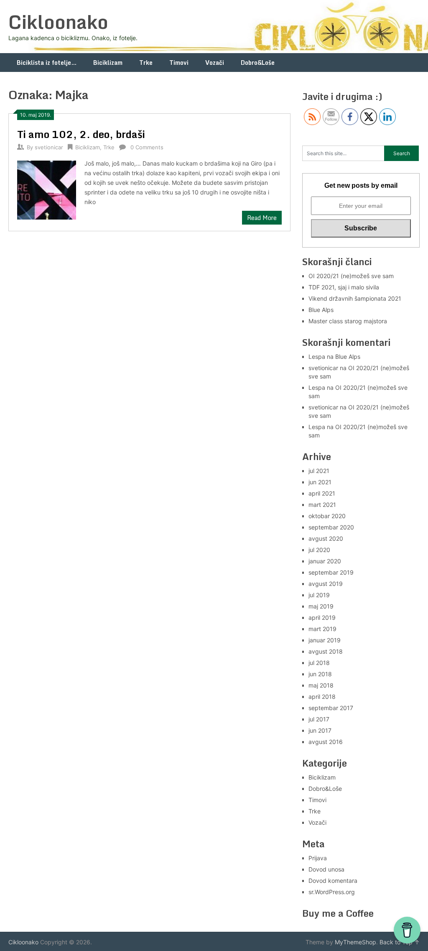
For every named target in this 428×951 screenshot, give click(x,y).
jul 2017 (318, 719)
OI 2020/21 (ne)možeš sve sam (351, 275)
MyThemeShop (355, 942)
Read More (262, 217)
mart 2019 (322, 628)
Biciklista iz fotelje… (46, 62)
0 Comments (146, 147)
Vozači (214, 62)
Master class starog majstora (347, 321)
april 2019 (322, 617)
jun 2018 (320, 673)
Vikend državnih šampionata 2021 (354, 298)
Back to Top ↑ (400, 942)
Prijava (317, 858)
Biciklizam (107, 62)
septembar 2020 (331, 527)
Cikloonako (58, 22)
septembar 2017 (330, 707)
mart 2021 (322, 504)
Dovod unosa (326, 869)
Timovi (179, 62)
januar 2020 (324, 561)
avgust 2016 (325, 741)
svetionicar (49, 147)
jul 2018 (319, 662)
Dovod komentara (332, 880)
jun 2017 (319, 730)
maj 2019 (321, 606)
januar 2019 (324, 640)
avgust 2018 (325, 651)
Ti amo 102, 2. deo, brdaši (81, 134)
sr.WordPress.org (331, 891)
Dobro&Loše (258, 62)
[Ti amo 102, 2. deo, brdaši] (46, 188)
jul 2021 (318, 470)
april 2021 (321, 493)
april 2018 (322, 696)
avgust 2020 (325, 538)
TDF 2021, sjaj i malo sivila (343, 287)
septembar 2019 (331, 572)
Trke (146, 62)
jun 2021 (319, 482)
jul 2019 (319, 594)
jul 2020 (319, 549)
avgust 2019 (325, 583)
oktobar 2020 (327, 515)
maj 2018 (321, 685)
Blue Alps (321, 309)
